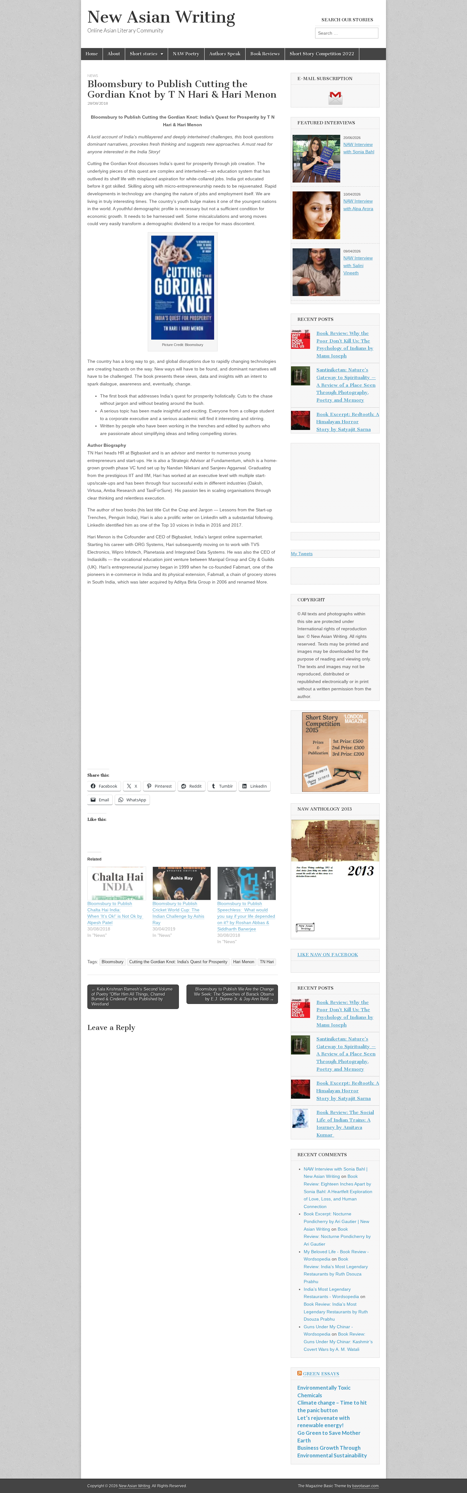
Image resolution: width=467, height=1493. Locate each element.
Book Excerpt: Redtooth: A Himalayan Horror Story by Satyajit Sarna (347, 421)
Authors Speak (224, 54)
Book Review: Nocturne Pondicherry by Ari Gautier (337, 1237)
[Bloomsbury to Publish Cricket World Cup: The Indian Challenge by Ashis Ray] (181, 883)
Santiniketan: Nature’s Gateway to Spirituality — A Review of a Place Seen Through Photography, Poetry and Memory (346, 385)
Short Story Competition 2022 (322, 54)
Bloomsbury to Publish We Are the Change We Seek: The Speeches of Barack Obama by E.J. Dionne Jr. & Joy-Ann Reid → (234, 994)
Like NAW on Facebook (327, 954)
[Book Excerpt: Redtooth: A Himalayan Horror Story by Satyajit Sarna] (300, 421)
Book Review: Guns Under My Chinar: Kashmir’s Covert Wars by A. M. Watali (338, 1341)
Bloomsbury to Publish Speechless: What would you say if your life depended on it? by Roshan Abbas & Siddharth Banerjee (246, 916)
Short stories (144, 54)
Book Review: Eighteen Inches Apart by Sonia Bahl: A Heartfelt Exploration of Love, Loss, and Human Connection (338, 1191)
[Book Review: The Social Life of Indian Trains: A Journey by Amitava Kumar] (300, 1119)
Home (92, 54)
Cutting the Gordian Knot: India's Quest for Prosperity (178, 962)
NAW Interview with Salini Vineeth (358, 265)
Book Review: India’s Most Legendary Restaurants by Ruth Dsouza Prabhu (336, 1312)
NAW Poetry (186, 54)
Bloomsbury (113, 962)
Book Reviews (265, 54)
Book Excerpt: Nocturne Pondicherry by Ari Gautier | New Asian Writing (336, 1221)
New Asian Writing (161, 17)
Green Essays (321, 1374)
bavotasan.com (365, 1486)
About (114, 54)
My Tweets (302, 553)
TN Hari (267, 962)
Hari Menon (243, 962)
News (92, 75)
